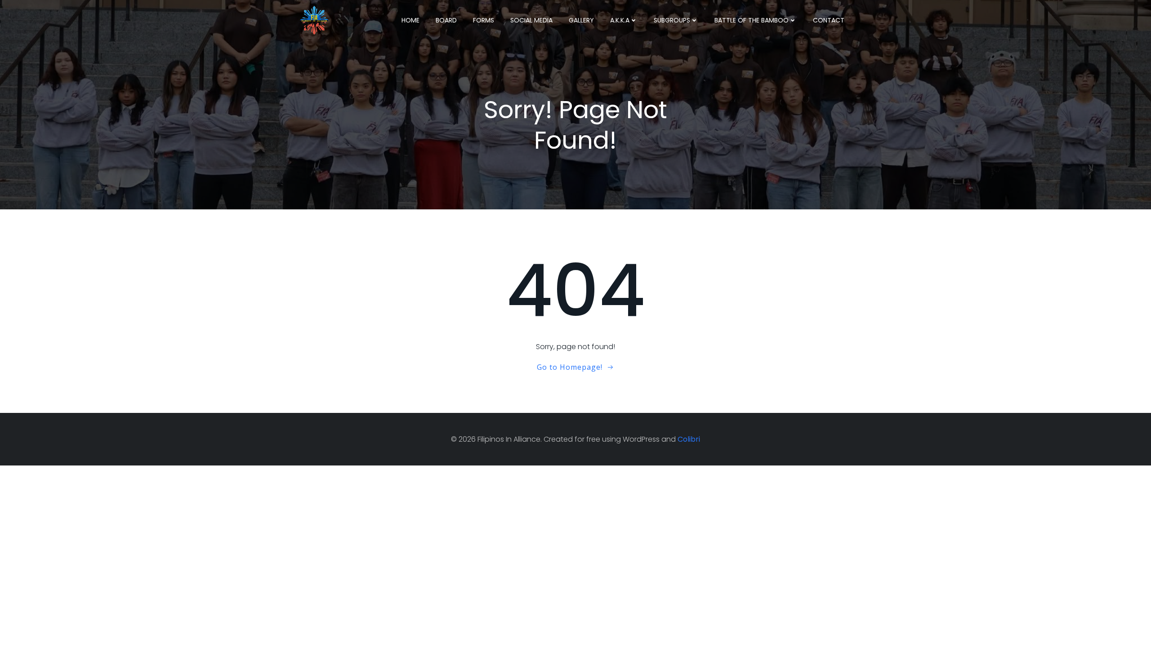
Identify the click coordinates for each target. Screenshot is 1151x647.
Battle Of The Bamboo (751, 20)
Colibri (689, 439)
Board (446, 20)
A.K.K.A (619, 20)
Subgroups (672, 20)
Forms (483, 20)
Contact (828, 20)
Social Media (531, 20)
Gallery (581, 20)
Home (410, 20)
